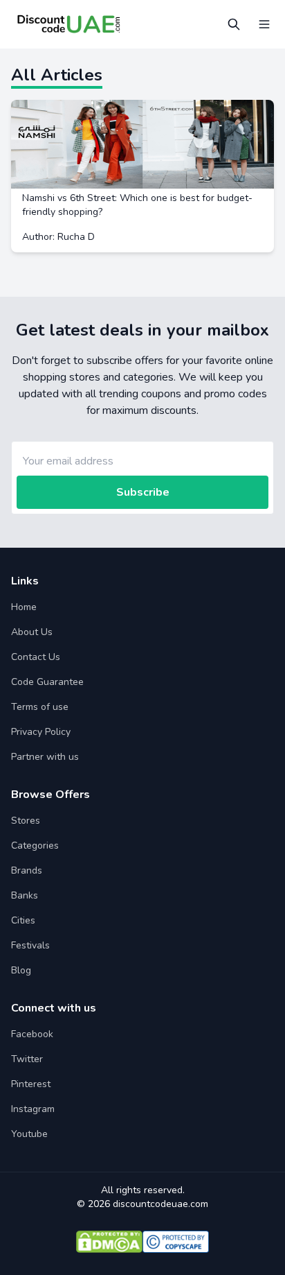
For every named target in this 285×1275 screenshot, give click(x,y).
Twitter (27, 1059)
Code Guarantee (47, 681)
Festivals (30, 945)
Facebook (32, 1034)
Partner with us (45, 756)
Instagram (33, 1109)
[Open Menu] (264, 24)
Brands (26, 870)
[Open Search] (233, 24)
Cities (23, 920)
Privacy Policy (41, 731)
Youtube (29, 1133)
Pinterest (30, 1084)
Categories (35, 845)
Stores (25, 820)
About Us (32, 632)
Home (24, 607)
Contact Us (35, 656)
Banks (24, 895)
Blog (21, 970)
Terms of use (39, 706)
